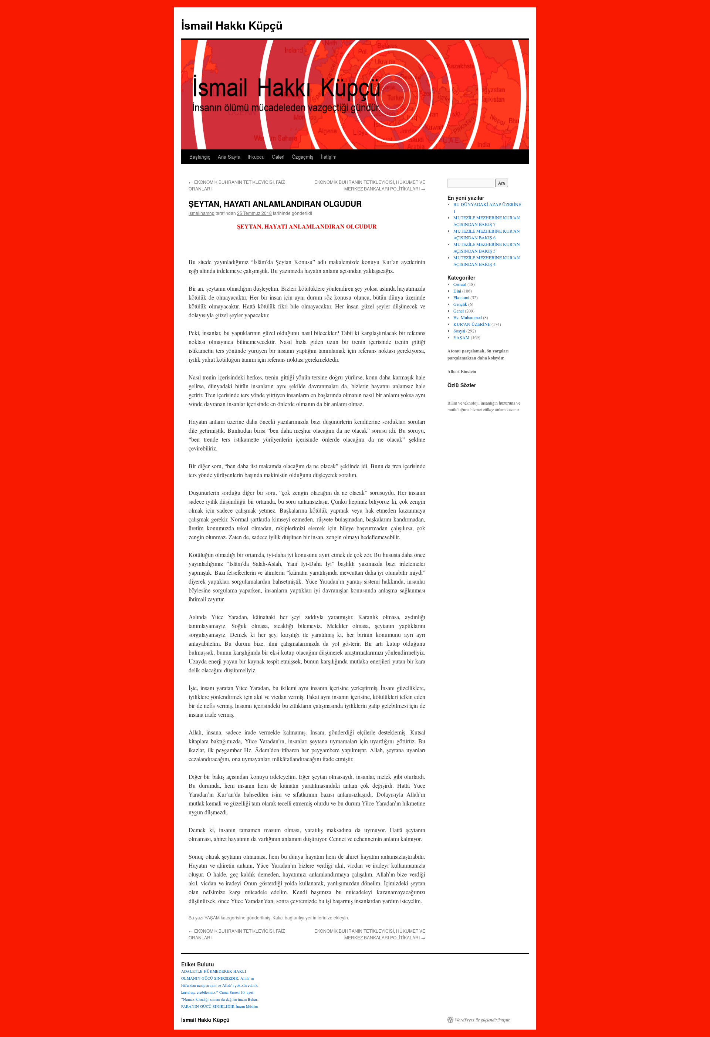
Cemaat (459, 284)
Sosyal (459, 331)
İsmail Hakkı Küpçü (232, 25)
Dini (457, 291)
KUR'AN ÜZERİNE (471, 324)
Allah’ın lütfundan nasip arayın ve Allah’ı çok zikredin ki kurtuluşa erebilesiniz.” (219, 985)
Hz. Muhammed (467, 317)
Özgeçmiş (303, 156)
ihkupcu (256, 156)
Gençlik (460, 304)
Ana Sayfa (229, 156)
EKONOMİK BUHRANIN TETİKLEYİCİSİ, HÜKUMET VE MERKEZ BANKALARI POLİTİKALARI (369, 185)
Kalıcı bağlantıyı (288, 917)
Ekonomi (461, 297)
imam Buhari (248, 999)
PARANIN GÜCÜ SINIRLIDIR (207, 1006)
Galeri (278, 156)
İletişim (329, 156)
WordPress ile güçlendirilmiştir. (483, 1020)
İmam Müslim (247, 1006)
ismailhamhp (201, 213)
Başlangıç (199, 156)
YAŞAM (212, 917)
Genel (458, 311)
